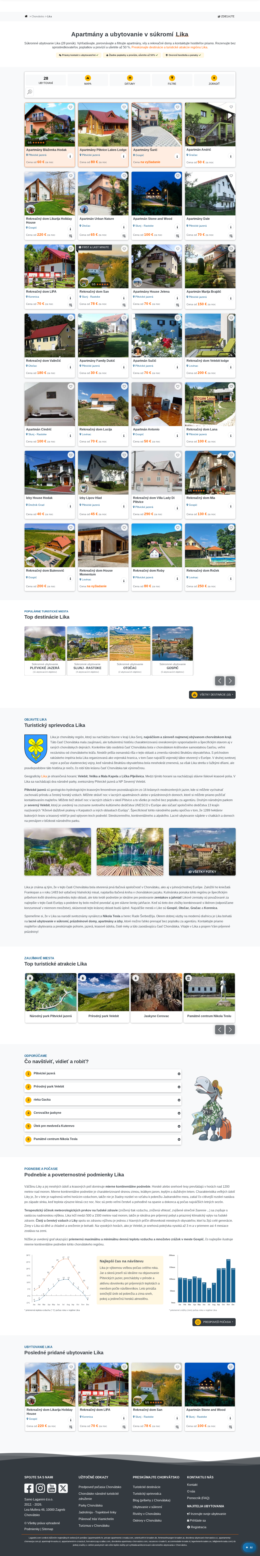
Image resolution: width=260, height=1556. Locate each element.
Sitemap (47, 1529)
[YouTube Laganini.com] (51, 1488)
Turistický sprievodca (147, 1493)
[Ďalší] (69, 125)
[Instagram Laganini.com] (40, 1488)
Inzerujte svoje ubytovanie (208, 1513)
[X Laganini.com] (63, 1488)
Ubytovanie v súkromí (147, 1507)
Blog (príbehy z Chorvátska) (151, 1500)
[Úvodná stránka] (26, 17)
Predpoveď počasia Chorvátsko (100, 1487)
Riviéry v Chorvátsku (147, 1513)
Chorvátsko (38, 16)
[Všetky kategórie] (30, 92)
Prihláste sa (197, 1520)
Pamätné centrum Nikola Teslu (209, 1016)
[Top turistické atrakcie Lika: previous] (219, 1029)
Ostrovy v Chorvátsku (147, 1520)
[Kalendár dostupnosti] (70, 235)
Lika (44, 776)
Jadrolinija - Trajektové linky (97, 1512)
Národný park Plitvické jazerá (51, 1016)
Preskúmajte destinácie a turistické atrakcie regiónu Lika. (170, 47)
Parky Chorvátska (91, 1505)
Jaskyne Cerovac (156, 1016)
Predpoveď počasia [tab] (217, 1322)
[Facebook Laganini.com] (28, 1488)
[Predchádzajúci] (30, 125)
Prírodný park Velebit (104, 1016)
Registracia (198, 1527)
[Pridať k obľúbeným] (70, 107)
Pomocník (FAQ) (198, 1498)
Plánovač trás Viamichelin (96, 1519)
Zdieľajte (227, 16)
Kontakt (192, 1484)
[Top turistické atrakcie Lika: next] (230, 1029)
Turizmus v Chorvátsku (94, 1525)
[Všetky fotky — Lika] (202, 852)
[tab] (102, 1074)
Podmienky (32, 1529)
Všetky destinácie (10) (215, 694)
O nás (191, 1491)
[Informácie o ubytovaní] (70, 156)
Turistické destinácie (146, 1487)
